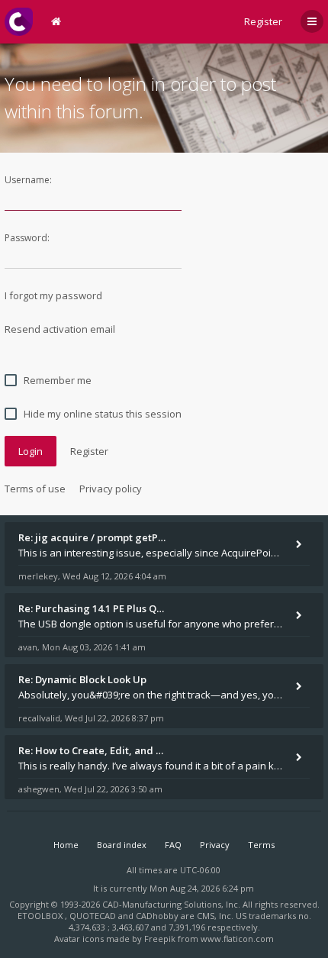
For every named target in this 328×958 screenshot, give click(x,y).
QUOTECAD (93, 915)
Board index (121, 844)
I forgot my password (53, 295)
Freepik (159, 938)
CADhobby (157, 915)
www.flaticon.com (237, 938)
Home (66, 844)
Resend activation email (60, 329)
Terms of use (35, 488)
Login (30, 451)
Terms (261, 844)
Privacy (215, 844)
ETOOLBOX (41, 915)
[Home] (19, 22)
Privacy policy (110, 488)
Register (263, 21)
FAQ (173, 844)
